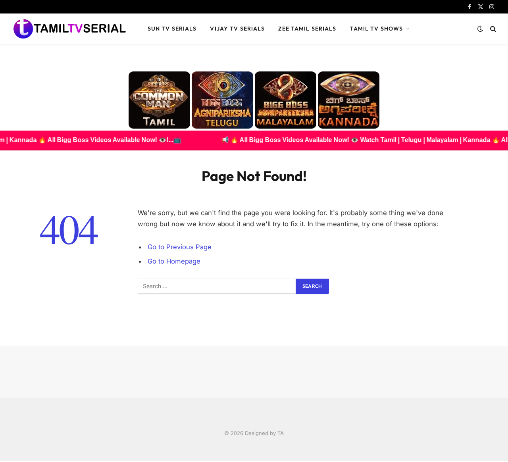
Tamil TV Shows (376, 28)
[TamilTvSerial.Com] (69, 28)
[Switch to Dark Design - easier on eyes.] (480, 28)
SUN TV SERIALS (172, 28)
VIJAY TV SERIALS (237, 28)
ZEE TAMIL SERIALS (307, 28)
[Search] (492, 29)
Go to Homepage (174, 261)
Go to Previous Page (180, 247)
